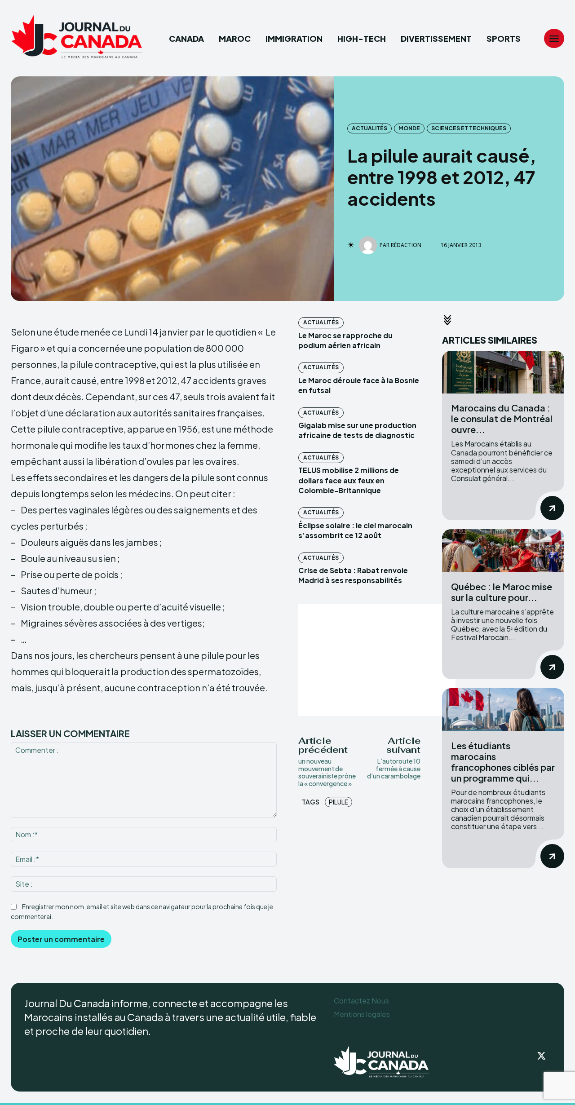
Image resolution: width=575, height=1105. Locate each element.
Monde (409, 128)
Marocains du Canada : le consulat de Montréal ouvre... (502, 418)
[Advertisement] (377, 660)
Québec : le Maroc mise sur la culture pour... (501, 592)
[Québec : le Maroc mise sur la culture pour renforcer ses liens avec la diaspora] (503, 550)
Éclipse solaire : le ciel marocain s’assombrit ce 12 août (355, 530)
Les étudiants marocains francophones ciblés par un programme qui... (503, 761)
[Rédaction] (369, 245)
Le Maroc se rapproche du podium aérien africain (345, 340)
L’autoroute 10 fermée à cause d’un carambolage (393, 768)
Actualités (369, 128)
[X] (542, 1056)
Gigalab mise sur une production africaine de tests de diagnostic (357, 430)
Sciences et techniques (468, 128)
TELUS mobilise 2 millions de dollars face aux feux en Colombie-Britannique (348, 480)
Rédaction (406, 245)
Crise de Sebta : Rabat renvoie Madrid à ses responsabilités (353, 575)
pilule (338, 802)
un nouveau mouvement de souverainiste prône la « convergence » (327, 772)
